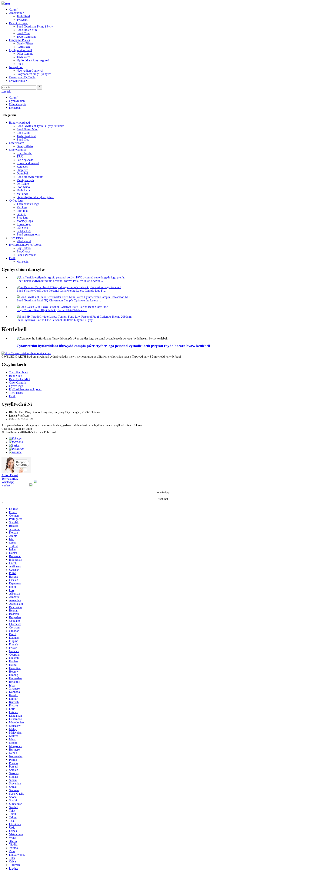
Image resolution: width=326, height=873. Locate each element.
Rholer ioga (24, 224)
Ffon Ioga (22, 210)
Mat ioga (22, 207)
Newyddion (16, 67)
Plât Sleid (22, 227)
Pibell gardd (24, 241)
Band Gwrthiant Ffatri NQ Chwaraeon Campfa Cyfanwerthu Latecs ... (59, 300)
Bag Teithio (24, 248)
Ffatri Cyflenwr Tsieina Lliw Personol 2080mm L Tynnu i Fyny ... (56, 320)
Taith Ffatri (23, 16)
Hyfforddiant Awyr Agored (33, 60)
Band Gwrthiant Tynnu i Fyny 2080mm (40, 126)
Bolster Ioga (24, 231)
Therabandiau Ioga (28, 204)
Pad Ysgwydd (25, 159)
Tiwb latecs (23, 57)
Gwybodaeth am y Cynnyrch (34, 74)
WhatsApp (8, 482)
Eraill (20, 63)
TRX (20, 156)
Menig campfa (25, 180)
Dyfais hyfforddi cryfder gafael (35, 197)
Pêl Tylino (23, 183)
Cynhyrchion (17, 100)
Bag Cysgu (23, 251)
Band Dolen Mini (27, 29)
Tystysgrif (22, 19)
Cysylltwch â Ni (18, 80)
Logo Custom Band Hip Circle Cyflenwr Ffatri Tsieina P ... (52, 310)
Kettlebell (15, 107)
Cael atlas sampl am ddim (17, 428)
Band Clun (23, 33)
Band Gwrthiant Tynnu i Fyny (35, 26)
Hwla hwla (23, 190)
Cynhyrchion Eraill (20, 50)
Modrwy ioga (25, 220)
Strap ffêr (22, 170)
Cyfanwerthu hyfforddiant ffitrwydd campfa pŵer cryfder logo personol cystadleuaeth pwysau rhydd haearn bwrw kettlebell (113, 346)
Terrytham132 (10, 478)
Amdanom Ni (17, 13)
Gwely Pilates (25, 43)
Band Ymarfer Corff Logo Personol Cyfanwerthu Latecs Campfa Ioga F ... (61, 290)
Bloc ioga (22, 217)
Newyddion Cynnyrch (30, 70)
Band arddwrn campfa (30, 176)
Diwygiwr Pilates (19, 40)
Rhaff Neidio (24, 153)
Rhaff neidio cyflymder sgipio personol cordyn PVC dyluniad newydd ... (60, 280)
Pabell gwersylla (26, 254)
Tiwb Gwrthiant (26, 36)
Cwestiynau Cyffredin (22, 77)
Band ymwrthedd (19, 122)
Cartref (13, 9)
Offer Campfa (25, 53)
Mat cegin (22, 193)
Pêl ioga (21, 214)
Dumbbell (22, 173)
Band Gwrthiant (18, 23)
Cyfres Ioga (24, 46)
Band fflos (23, 139)
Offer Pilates (16, 142)
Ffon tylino (23, 187)
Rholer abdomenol (28, 163)
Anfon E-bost (10, 475)
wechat (6, 485)
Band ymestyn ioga (28, 234)
